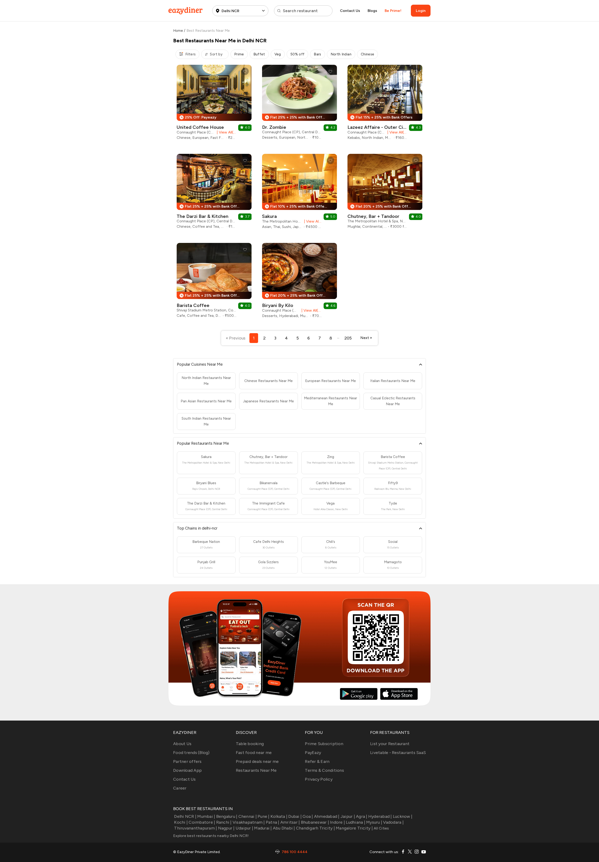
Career (180, 788)
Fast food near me (254, 752)
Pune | (264, 816)
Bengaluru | (226, 816)
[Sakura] (299, 193)
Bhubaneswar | (315, 822)
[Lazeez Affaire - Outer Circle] (384, 104)
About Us (182, 743)
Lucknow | (402, 816)
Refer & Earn (317, 761)
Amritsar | (290, 822)
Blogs (372, 10)
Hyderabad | (380, 816)
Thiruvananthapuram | (195, 828)
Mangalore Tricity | (354, 828)
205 (348, 338)
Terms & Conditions (324, 770)
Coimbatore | (202, 822)
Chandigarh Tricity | (315, 828)
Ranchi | (223, 822)
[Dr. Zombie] (299, 104)
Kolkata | (278, 816)
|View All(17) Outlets (311, 310)
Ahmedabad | (327, 816)
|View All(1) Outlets (312, 221)
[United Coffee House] (214, 104)
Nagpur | (226, 828)
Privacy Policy (318, 779)
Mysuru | (374, 822)
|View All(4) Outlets (396, 132)
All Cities (381, 828)
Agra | (361, 816)
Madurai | (263, 828)
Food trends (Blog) (191, 752)
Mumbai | (206, 816)
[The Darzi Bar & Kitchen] (214, 193)
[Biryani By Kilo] (299, 282)
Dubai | (295, 816)
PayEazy (313, 752)
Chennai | (247, 816)
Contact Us (350, 10)
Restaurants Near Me (256, 770)
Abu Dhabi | (284, 828)
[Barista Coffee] (214, 282)
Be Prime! (393, 10)
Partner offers (187, 761)
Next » (366, 337)
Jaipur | (347, 816)
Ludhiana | (355, 822)
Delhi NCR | (185, 816)
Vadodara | (393, 822)
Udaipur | (244, 828)
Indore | (337, 822)
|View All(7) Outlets (226, 132)
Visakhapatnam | (249, 822)
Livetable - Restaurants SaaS (398, 752)
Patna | (272, 822)
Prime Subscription (324, 743)
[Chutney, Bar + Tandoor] (384, 193)
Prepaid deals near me (257, 761)
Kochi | (181, 822)
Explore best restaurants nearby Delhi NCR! (211, 835)
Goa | (308, 816)
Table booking (250, 743)
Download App (187, 770)
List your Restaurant (389, 743)
